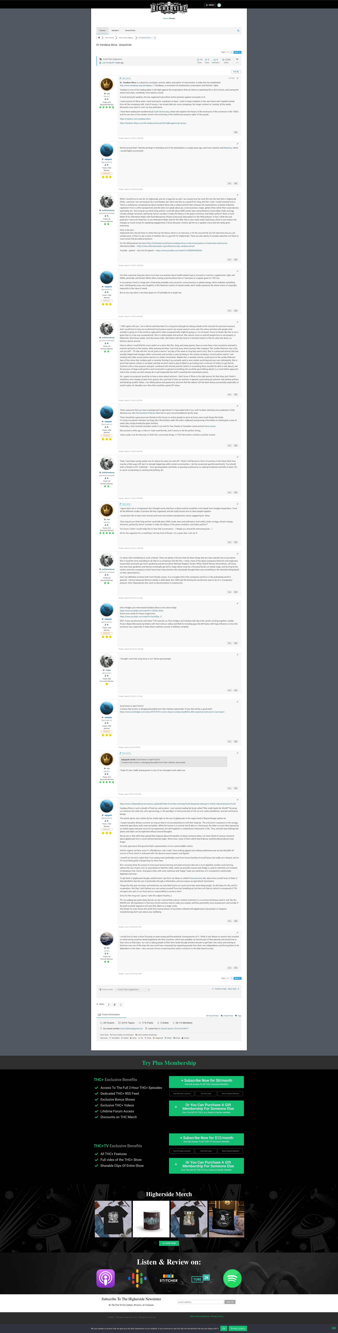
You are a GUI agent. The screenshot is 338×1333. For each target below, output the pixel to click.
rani (108, 94)
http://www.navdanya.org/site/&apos (136, 85)
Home (165, 18)
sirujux (108, 670)
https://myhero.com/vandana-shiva (135, 119)
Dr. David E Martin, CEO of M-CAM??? (173, 1029)
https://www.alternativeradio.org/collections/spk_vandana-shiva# (165, 246)
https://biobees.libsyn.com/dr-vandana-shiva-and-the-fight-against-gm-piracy (153, 123)
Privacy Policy (217, 1316)
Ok (223, 1328)
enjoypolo (108, 159)
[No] (334, 1328)
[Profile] (105, 99)
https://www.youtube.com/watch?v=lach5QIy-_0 (140, 616)
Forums (102, 30)
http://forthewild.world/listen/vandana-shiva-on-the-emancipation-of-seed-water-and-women (187, 243)
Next (236, 52)
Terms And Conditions (200, 1316)
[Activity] (108, 99)
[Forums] (99, 38)
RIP (113, 63)
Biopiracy (228, 148)
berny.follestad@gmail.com (131, 1029)
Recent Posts (130, 30)
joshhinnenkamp (108, 210)
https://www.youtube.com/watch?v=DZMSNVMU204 (179, 250)
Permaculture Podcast (145, 413)
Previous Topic (220, 989)
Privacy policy (238, 1328)
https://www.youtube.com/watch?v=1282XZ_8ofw (141, 610)
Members (115, 30)
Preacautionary (195, 878)
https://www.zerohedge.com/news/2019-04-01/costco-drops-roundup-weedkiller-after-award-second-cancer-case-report (172, 712)
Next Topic (232, 989)
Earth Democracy (161, 111)
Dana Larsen (210, 426)
